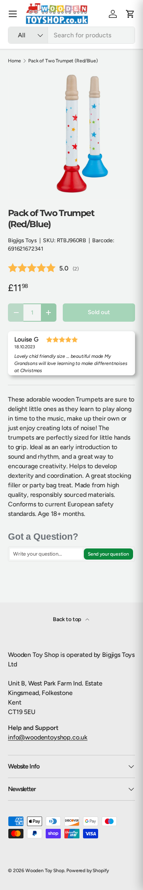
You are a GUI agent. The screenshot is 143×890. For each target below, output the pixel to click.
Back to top (67, 619)
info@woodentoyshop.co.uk (47, 737)
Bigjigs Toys (22, 240)
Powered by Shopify (87, 870)
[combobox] (71, 35)
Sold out (99, 312)
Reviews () (43, 268)
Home (14, 60)
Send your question (108, 554)
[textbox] (46, 554)
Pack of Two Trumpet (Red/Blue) (62, 60)
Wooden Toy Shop (44, 870)
